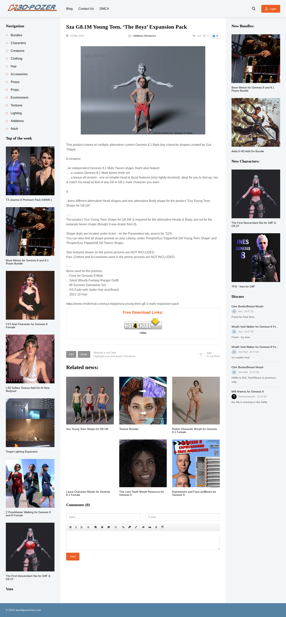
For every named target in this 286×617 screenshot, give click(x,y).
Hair (14, 66)
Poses (15, 82)
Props (15, 89)
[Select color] (136, 527)
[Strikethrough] (88, 527)
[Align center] (102, 527)
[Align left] (95, 527)
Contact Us (86, 8)
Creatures (17, 50)
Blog (69, 8)
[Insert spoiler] (162, 527)
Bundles (16, 35)
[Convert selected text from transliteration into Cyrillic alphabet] (156, 527)
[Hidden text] (143, 527)
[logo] (33, 9)
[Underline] (82, 527)
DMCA (104, 8)
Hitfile (143, 332)
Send (72, 556)
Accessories (19, 74)
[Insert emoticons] (116, 527)
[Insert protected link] (129, 527)
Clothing (16, 58)
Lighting (16, 113)
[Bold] (70, 527)
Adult (14, 128)
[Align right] (108, 527)
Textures (16, 105)
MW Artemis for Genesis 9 (248, 391)
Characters (18, 43)
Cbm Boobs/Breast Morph (247, 306)
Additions (17, 121)
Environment (19, 97)
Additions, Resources (144, 35)
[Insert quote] (150, 527)
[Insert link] (123, 527)
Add (213, 354)
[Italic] (76, 527)
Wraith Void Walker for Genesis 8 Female (256, 326)
